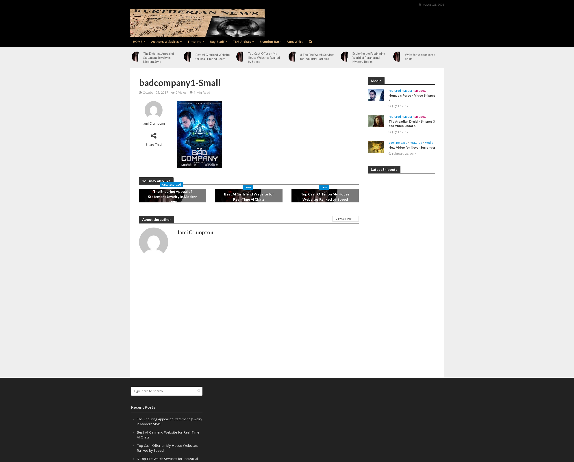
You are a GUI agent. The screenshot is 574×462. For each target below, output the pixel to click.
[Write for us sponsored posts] (398, 57)
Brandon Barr (270, 41)
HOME (137, 41)
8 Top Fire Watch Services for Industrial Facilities (317, 57)
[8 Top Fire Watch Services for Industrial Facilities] (293, 57)
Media (407, 91)
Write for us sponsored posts (420, 57)
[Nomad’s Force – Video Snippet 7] (376, 94)
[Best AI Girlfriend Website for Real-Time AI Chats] (189, 57)
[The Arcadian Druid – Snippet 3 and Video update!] (376, 120)
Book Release (398, 143)
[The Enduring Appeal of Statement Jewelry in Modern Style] (136, 57)
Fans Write (295, 41)
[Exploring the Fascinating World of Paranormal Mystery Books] (345, 57)
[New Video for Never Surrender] (376, 146)
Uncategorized (171, 185)
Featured (395, 91)
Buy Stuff (217, 41)
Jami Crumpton (153, 123)
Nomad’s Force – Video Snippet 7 (412, 97)
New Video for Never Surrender (412, 147)
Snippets (420, 91)
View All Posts (345, 219)
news (248, 187)
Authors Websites (165, 41)
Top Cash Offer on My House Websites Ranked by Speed (264, 57)
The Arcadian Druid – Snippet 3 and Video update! (412, 123)
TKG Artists (242, 41)
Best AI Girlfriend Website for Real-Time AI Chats (213, 57)
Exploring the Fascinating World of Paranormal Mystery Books (368, 57)
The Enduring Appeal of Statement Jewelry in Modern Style (158, 57)
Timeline (194, 41)
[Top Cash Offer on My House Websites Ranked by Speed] (241, 57)
